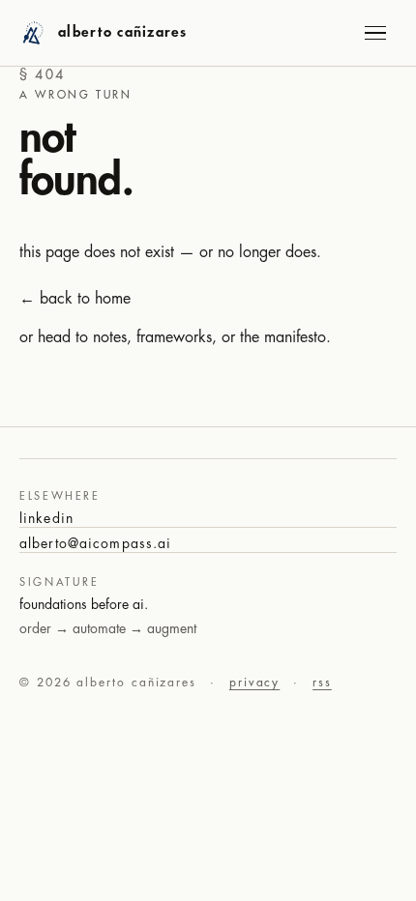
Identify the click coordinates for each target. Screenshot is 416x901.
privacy (254, 682)
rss (322, 682)
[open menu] (375, 33)
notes (110, 337)
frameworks (174, 337)
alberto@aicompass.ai (95, 543)
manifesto (295, 337)
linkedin (46, 518)
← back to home (75, 298)
